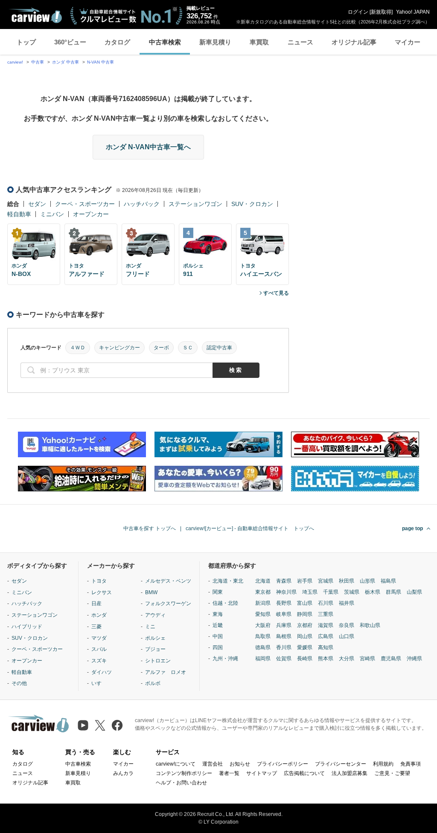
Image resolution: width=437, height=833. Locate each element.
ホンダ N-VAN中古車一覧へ (148, 147)
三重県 (325, 614)
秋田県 (346, 581)
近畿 (218, 625)
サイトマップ (261, 773)
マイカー (407, 42)
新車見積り (215, 42)
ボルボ (152, 683)
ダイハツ (101, 672)
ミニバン (52, 214)
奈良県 (346, 625)
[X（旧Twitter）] (100, 725)
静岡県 (304, 614)
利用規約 (383, 764)
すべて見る (276, 293)
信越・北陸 (225, 603)
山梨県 (414, 592)
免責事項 (410, 764)
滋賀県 (325, 625)
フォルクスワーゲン (168, 604)
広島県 (325, 636)
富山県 (304, 603)
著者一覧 (229, 773)
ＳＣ (188, 348)
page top (412, 528)
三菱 (96, 627)
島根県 (283, 636)
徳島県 (263, 647)
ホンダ (99, 615)
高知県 (325, 647)
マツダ (99, 638)
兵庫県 (283, 625)
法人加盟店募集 (349, 773)
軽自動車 (19, 214)
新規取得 (381, 12)
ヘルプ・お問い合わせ (181, 783)
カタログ (117, 42)
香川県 (283, 647)
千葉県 (330, 592)
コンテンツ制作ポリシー (184, 773)
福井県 (346, 603)
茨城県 (351, 592)
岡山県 (304, 636)
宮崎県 (367, 659)
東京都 (263, 592)
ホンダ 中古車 (65, 62)
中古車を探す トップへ (149, 528)
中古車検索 (165, 42)
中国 (218, 636)
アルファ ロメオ (165, 672)
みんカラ (123, 773)
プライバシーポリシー (282, 764)
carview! (15, 62)
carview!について (175, 764)
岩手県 (304, 581)
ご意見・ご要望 (392, 773)
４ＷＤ (77, 348)
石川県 (325, 603)
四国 (218, 647)
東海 (218, 614)
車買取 (259, 42)
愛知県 (263, 614)
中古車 (37, 62)
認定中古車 (219, 348)
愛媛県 (304, 647)
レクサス (101, 592)
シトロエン (158, 661)
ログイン (358, 12)
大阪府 (263, 625)
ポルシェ (155, 638)
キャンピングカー (119, 348)
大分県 (346, 659)
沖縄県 (414, 659)
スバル (99, 649)
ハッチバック (142, 203)
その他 (19, 683)
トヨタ (99, 581)
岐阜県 (283, 614)
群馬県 (393, 592)
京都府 (304, 625)
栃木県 (372, 592)
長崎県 (304, 659)
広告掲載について (304, 773)
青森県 (283, 581)
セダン (37, 203)
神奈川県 (286, 592)
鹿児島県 (391, 659)
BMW (151, 592)
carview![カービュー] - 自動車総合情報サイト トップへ (250, 528)
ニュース (300, 42)
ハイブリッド (27, 627)
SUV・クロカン (252, 203)
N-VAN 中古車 (100, 62)
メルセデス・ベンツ (168, 581)
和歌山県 (370, 625)
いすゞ (99, 683)
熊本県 (325, 659)
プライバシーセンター (340, 764)
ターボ (161, 348)
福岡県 (263, 659)
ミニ (150, 627)
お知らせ (240, 764)
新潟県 (263, 603)
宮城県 (325, 581)
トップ (26, 42)
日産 (96, 604)
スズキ (99, 661)
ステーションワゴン (195, 203)
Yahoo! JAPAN (413, 12)
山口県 (346, 636)
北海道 (263, 581)
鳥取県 (263, 636)
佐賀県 (283, 659)
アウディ (155, 615)
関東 (218, 592)
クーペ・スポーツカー (85, 203)
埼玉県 (310, 592)
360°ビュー (70, 42)
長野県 (283, 603)
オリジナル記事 (354, 42)
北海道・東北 (228, 581)
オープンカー (91, 214)
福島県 (388, 581)
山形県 (367, 581)
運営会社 (212, 764)
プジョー (155, 649)
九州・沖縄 (225, 659)
